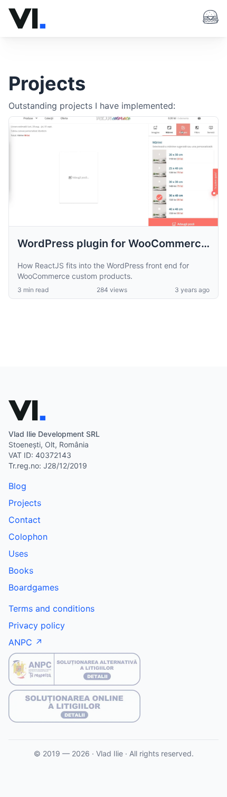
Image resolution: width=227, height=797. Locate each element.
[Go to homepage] (26, 18)
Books (20, 570)
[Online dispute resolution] (113, 706)
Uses (18, 553)
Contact (24, 519)
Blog (17, 486)
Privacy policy (36, 625)
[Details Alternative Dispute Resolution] (113, 669)
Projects (24, 503)
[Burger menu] (211, 17)
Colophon (28, 536)
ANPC (20, 642)
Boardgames (33, 587)
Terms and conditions (51, 608)
